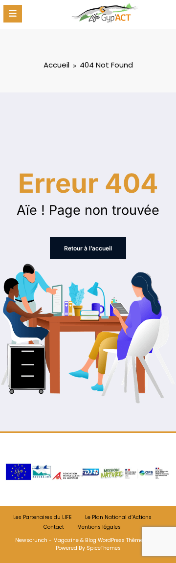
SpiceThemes (104, 548)
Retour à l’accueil (88, 248)
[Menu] (12, 14)
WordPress (111, 540)
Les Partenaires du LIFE (42, 517)
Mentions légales (99, 527)
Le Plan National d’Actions (118, 517)
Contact (54, 527)
